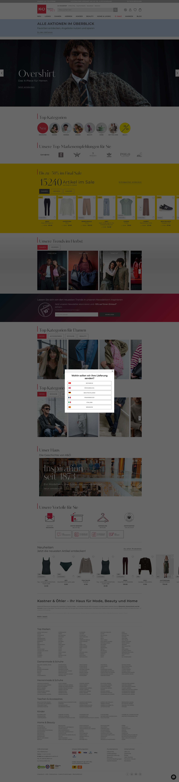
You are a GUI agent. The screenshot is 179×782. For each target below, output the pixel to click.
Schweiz (89, 383)
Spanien (89, 407)
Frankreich (89, 397)
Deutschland (89, 393)
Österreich (89, 388)
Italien (89, 402)
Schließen (112, 371)
